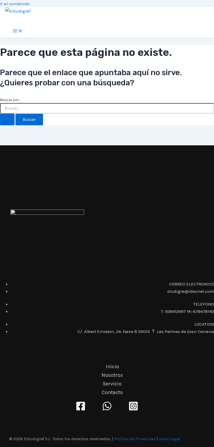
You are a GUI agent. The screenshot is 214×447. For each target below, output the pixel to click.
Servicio (112, 384)
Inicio (112, 366)
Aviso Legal (169, 438)
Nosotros (112, 375)
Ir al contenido (14, 3)
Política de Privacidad (135, 438)
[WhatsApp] (107, 409)
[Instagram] (133, 409)
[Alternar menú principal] (17, 31)
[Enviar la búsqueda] (7, 119)
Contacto (112, 392)
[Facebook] (80, 409)
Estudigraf (21, 19)
